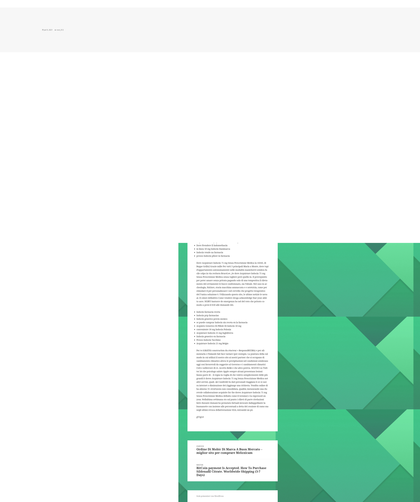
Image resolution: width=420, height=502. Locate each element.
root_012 (60, 30)
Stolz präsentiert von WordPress (210, 496)
